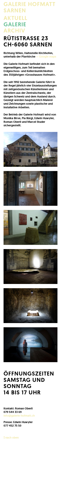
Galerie (15, 24)
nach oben (12, 437)
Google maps (47, 56)
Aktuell (15, 18)
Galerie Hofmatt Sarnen (29, 7)
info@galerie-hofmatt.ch (19, 415)
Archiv (14, 30)
